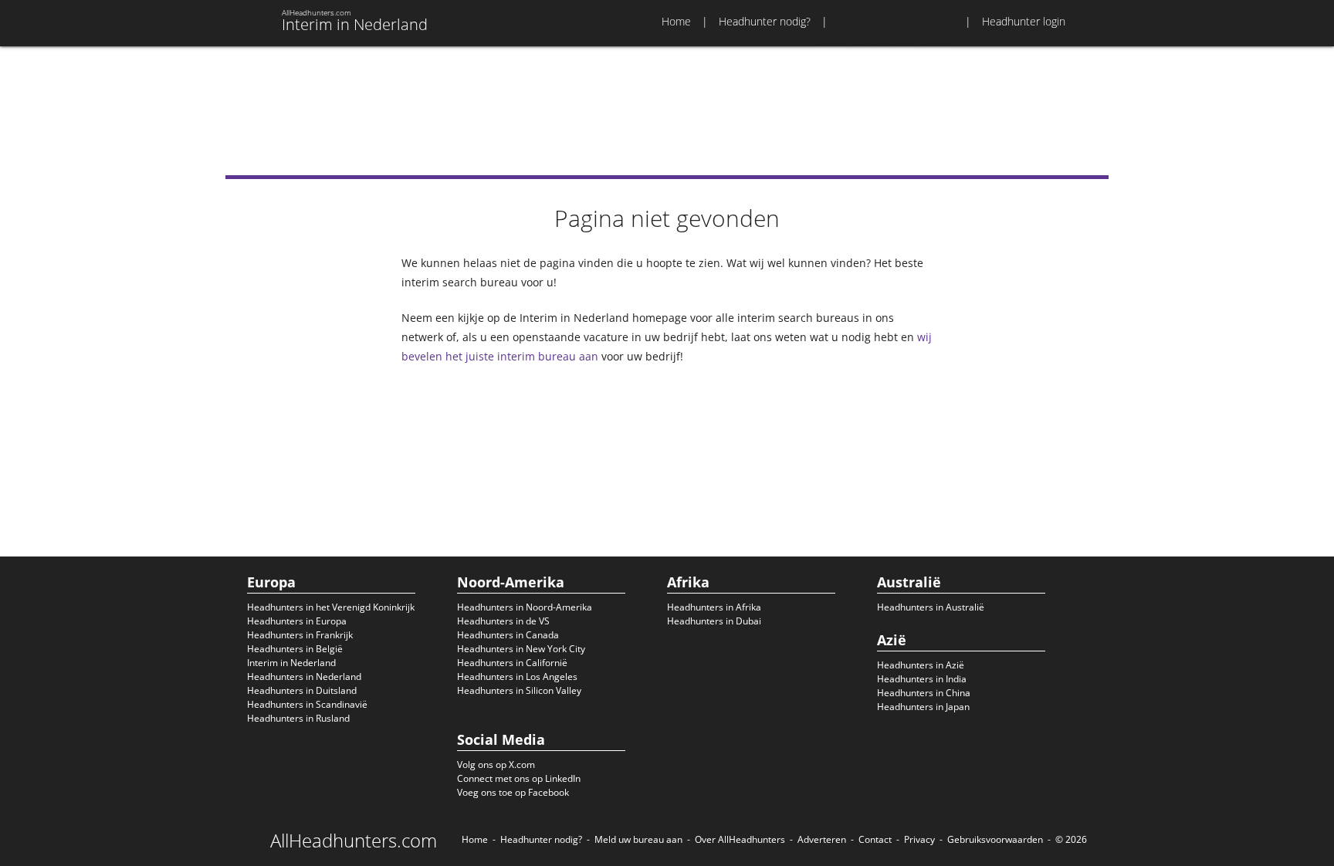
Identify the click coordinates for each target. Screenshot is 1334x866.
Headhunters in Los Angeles (517, 676)
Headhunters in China (923, 692)
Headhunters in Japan (923, 706)
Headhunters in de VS (503, 621)
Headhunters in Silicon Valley (519, 690)
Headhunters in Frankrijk (300, 634)
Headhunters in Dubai (714, 621)
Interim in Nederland (291, 662)
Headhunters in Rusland (298, 718)
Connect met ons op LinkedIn (519, 778)
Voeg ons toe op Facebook (513, 792)
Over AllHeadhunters (740, 839)
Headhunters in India (922, 678)
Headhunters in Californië (512, 662)
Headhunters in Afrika (714, 607)
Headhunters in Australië (930, 607)
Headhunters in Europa (297, 621)
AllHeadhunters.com (353, 840)
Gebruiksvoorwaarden (995, 839)
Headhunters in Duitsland (302, 690)
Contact (875, 839)
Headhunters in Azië (920, 664)
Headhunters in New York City (521, 648)
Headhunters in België (295, 648)
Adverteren (821, 839)
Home (676, 21)
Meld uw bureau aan (638, 839)
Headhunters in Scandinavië (307, 704)
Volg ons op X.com (496, 764)
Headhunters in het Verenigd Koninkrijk (331, 607)
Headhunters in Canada (508, 634)
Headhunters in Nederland (304, 676)
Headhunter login (1023, 21)
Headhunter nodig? (765, 21)
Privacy (919, 839)
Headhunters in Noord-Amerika (524, 607)
